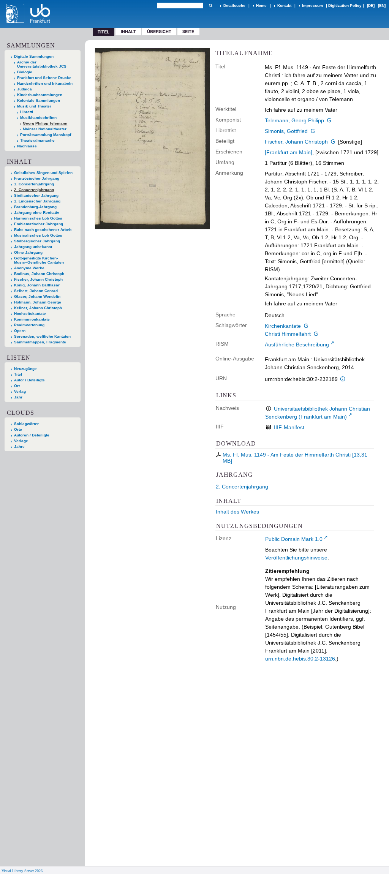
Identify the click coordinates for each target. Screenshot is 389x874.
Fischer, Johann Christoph (296, 142)
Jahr (18, 397)
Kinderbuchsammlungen (39, 95)
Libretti (26, 112)
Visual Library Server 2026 (22, 871)
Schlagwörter (26, 424)
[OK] (210, 5)
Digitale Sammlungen (34, 56)
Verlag (20, 391)
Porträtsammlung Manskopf (45, 135)
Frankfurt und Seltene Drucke (44, 78)
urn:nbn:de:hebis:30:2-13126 (300, 659)
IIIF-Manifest (289, 427)
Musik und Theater (34, 106)
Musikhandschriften (38, 117)
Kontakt (284, 5)
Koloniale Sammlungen (38, 100)
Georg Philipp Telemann (45, 123)
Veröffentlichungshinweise (296, 558)
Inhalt (128, 31)
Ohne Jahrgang (28, 252)
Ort (17, 386)
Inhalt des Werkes (237, 512)
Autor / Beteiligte (29, 380)
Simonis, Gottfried (286, 131)
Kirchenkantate (283, 326)
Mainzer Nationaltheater (44, 129)
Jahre (19, 446)
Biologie (24, 72)
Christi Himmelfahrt (288, 334)
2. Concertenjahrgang (242, 487)
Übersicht (159, 31)
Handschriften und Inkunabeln (45, 83)
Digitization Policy (345, 5)
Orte (18, 429)
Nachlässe (27, 146)
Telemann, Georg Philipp (294, 120)
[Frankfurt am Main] (288, 152)
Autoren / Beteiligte (31, 435)
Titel (18, 374)
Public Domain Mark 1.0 (294, 539)
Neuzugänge (25, 369)
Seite (188, 31)
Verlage (21, 441)
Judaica (24, 89)
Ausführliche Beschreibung (297, 344)
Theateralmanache (37, 140)
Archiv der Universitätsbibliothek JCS (41, 64)
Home (261, 5)
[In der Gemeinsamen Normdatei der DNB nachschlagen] (329, 120)
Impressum (312, 5)
